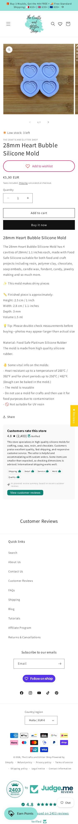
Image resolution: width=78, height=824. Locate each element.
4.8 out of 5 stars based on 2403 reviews (39, 813)
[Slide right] (48, 122)
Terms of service (64, 762)
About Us (14, 562)
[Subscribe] (59, 664)
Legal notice (38, 768)
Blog (11, 609)
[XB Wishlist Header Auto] (60, 23)
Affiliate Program (19, 628)
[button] (8, 23)
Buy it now (39, 225)
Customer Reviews (20, 581)
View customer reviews (25, 492)
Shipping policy (19, 768)
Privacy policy (43, 762)
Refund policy (24, 762)
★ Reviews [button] (74, 415)
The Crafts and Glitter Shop (37, 757)
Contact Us (15, 571)
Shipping (23, 183)
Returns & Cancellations (24, 637)
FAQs (11, 590)
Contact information (60, 768)
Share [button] (11, 417)
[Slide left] (30, 122)
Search (12, 553)
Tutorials (14, 618)
